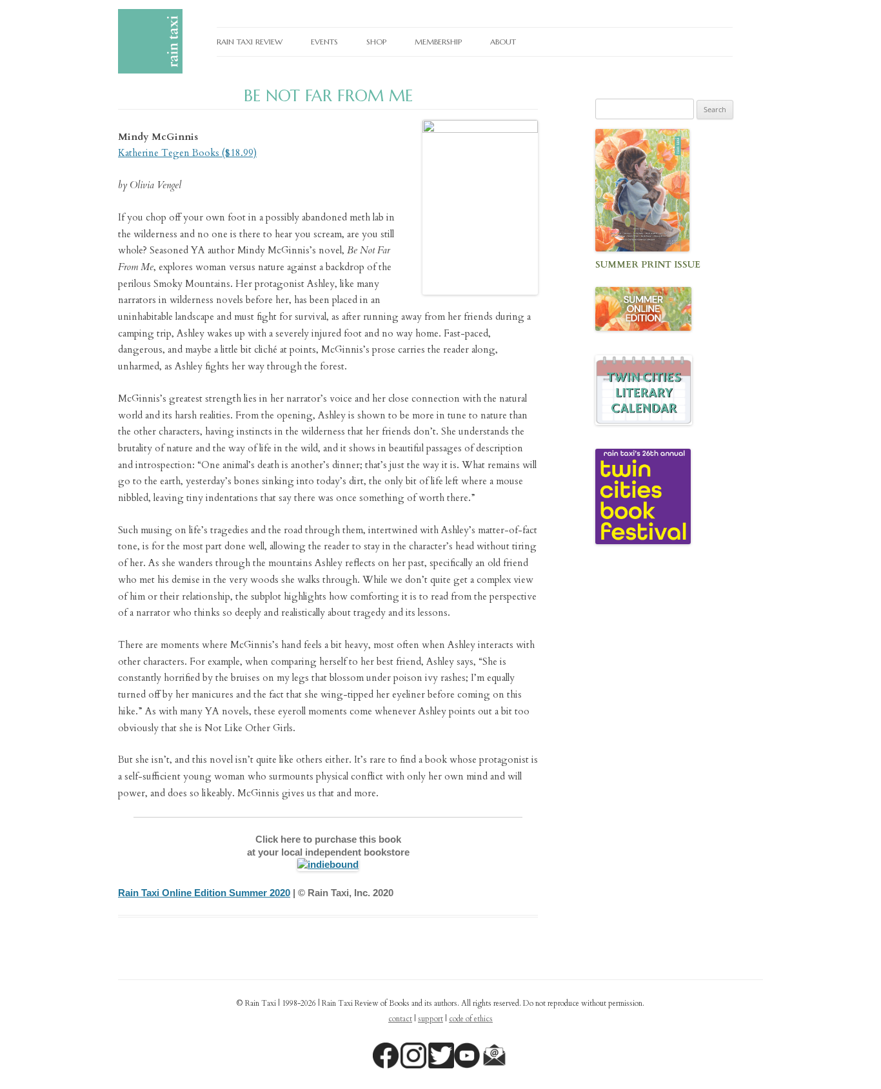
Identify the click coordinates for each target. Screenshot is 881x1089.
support (430, 1019)
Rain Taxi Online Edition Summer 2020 (204, 892)
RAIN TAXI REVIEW (249, 41)
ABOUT (503, 41)
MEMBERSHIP (438, 41)
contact (400, 1019)
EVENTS (324, 41)
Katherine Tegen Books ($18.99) (187, 152)
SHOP (376, 41)
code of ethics (471, 1019)
